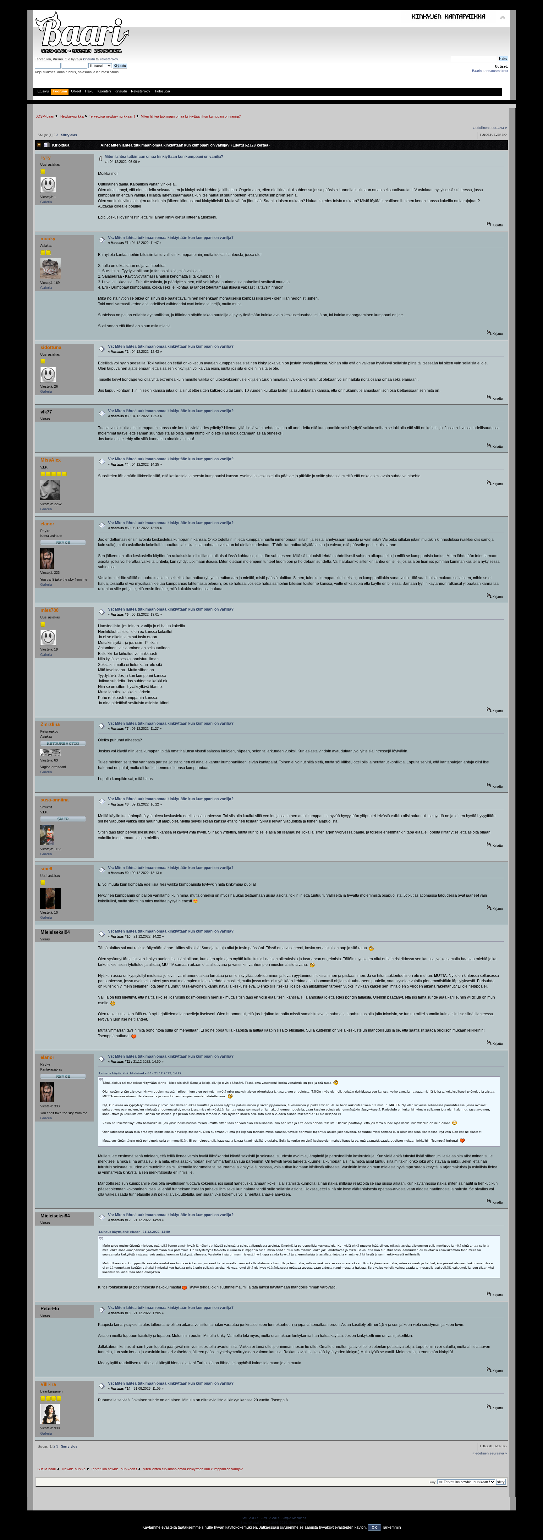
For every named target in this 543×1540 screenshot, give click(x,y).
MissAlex (51, 460)
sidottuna (51, 347)
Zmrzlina (50, 724)
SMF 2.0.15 (250, 1518)
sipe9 (46, 868)
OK (374, 1527)
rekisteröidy (109, 59)
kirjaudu (89, 59)
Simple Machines (294, 1518)
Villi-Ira (48, 1384)
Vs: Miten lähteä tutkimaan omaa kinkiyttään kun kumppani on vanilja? (170, 237)
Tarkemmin (391, 1527)
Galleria (46, 202)
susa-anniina (55, 799)
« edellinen (481, 128)
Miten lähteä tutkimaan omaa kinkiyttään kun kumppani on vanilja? (164, 156)
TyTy (46, 157)
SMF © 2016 (270, 1518)
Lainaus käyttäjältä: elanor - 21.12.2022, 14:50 (134, 1231)
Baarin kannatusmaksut (490, 71)
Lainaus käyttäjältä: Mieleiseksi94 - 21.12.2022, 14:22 (140, 1073)
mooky (48, 238)
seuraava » (498, 128)
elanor (47, 523)
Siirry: (432, 1482)
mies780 (49, 610)
